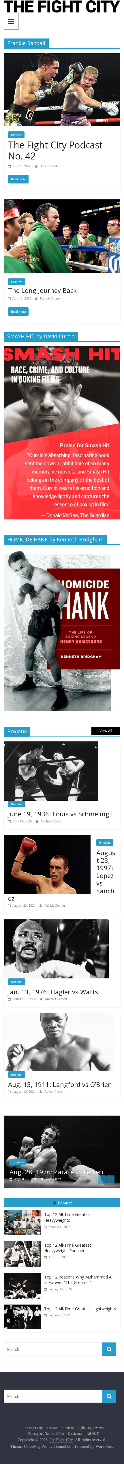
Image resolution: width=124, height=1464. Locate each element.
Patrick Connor (50, 298)
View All (105, 730)
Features (16, 281)
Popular (65, 1203)
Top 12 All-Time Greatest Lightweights (80, 1308)
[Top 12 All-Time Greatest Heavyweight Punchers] (24, 1241)
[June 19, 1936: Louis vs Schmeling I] (51, 744)
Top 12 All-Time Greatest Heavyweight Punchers (67, 1248)
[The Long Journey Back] (62, 203)
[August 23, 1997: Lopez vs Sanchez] (47, 838)
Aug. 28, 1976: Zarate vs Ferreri (53, 1171)
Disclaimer (75, 1433)
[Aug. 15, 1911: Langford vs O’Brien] (59, 1016)
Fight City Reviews (91, 1427)
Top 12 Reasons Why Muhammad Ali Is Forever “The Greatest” (78, 1279)
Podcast (16, 134)
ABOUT (93, 1433)
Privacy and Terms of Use (46, 1433)
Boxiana (16, 804)
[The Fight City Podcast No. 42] (62, 57)
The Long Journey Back (42, 290)
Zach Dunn (50, 1178)
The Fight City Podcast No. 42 (55, 150)
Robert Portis (53, 1091)
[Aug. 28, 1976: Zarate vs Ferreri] (59, 1118)
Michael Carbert (52, 821)
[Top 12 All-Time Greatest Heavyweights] (24, 1210)
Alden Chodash (50, 166)
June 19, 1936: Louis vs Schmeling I (60, 813)
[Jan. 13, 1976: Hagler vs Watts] (56, 922)
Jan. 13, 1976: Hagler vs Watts (53, 991)
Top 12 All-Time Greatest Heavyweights (67, 1217)
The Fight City (33, 1427)
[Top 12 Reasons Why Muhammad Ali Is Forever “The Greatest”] (24, 1273)
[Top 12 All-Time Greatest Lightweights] (24, 1304)
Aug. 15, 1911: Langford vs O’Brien (60, 1084)
